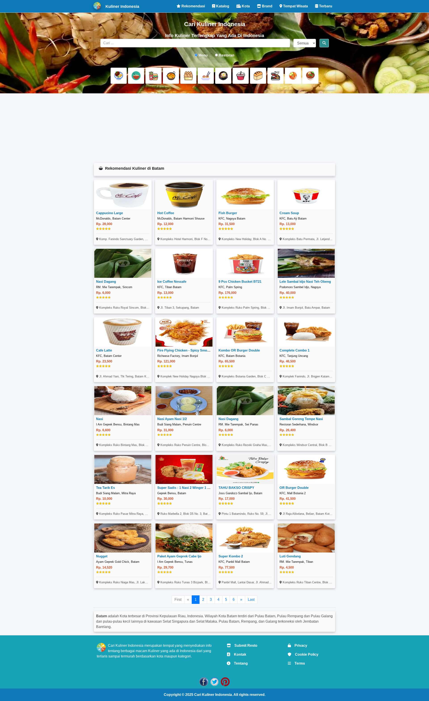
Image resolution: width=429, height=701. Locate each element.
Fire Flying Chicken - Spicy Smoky (184, 350)
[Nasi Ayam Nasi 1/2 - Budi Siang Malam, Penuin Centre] (184, 400)
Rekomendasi (193, 6)
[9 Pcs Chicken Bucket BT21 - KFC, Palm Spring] (245, 263)
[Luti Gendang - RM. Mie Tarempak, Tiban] (306, 537)
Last (251, 599)
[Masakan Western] (119, 76)
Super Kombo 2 (231, 556)
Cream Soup (289, 213)
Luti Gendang (290, 556)
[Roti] (258, 76)
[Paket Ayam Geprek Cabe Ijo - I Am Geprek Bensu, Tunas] (184, 537)
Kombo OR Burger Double (239, 350)
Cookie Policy (304, 654)
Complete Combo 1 (294, 350)
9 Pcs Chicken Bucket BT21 (240, 281)
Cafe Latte (104, 350)
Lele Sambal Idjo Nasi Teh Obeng (305, 281)
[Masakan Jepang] (206, 76)
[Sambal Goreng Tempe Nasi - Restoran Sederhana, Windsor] (306, 400)
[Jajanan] (188, 76)
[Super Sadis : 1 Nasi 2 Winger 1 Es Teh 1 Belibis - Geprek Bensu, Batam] (184, 469)
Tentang (239, 663)
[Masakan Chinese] (136, 76)
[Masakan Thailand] (293, 76)
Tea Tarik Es (105, 488)
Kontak (238, 654)
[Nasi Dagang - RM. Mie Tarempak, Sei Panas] (245, 400)
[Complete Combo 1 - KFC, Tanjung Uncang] (306, 332)
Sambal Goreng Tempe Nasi (301, 419)
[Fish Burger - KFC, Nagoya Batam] (245, 194)
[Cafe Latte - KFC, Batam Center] (122, 332)
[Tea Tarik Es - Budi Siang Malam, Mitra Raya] (122, 469)
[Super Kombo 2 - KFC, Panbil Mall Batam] (245, 537)
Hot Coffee (165, 213)
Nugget (101, 556)
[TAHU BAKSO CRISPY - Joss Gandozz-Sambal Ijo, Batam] (245, 469)
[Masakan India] (171, 76)
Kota (245, 6)
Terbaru (325, 6)
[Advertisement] (214, 128)
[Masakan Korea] (223, 76)
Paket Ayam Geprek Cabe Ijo (179, 556)
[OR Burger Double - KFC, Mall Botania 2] (306, 469)
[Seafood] (275, 76)
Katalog (222, 6)
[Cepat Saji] (153, 76)
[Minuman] (241, 76)
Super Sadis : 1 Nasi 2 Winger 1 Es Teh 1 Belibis (194, 488)
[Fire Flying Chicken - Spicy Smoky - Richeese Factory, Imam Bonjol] (184, 332)
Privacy (299, 645)
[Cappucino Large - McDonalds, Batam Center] (122, 194)
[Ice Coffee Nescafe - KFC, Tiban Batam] (184, 263)
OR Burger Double (294, 488)
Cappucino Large (109, 213)
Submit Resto (244, 645)
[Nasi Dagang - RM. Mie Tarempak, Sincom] (122, 263)
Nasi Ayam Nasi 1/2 (172, 419)
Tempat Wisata (295, 6)
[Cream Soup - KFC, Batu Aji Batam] (306, 194)
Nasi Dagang (106, 281)
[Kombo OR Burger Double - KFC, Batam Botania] (245, 332)
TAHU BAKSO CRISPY (236, 488)
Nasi (99, 419)
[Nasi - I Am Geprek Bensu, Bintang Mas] (122, 400)
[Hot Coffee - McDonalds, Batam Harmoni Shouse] (184, 194)
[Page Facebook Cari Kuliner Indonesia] (203, 681)
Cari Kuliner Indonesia (213, 695)
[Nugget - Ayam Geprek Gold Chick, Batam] (122, 537)
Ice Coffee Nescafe (171, 281)
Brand (266, 6)
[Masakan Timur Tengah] (310, 76)
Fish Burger (228, 213)
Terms (298, 663)
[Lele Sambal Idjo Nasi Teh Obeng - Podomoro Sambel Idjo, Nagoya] (306, 263)
